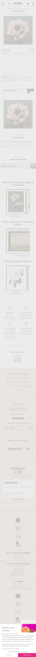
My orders (18, 584)
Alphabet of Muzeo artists (18, 374)
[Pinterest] (19, 419)
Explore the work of (10, 165)
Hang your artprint (18, 575)
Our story (18, 555)
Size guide (18, 568)
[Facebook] (13, 419)
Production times (18, 571)
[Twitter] (22, 419)
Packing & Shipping (18, 573)
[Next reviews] (34, 488)
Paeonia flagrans (16, 293)
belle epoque (29, 141)
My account (18, 586)
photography (15, 141)
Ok (31, 428)
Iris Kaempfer (16, 216)
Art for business (18, 557)
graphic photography (22, 142)
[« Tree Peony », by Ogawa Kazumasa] (17, 358)
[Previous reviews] (1, 488)
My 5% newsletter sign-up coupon (18, 588)
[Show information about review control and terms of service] (29, 475)
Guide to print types (18, 566)
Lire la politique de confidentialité (10, 648)
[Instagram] (16, 419)
